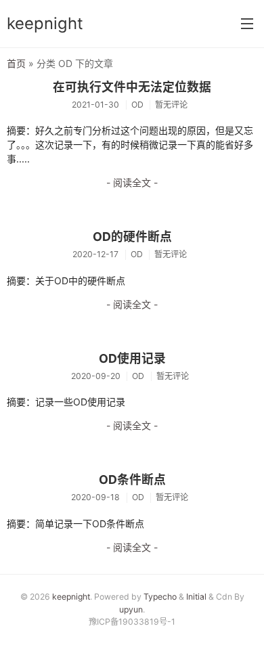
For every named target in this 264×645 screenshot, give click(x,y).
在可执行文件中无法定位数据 (132, 87)
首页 (16, 63)
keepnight (45, 23)
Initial (196, 597)
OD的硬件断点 (132, 236)
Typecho (160, 597)
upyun (131, 609)
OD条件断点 (132, 479)
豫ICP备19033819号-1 (132, 622)
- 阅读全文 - (132, 182)
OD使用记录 (132, 358)
